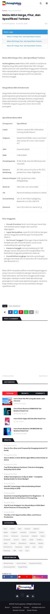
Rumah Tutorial (18, 610)
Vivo (20, 551)
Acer (5, 529)
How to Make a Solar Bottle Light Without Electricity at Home (26, 459)
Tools (40, 547)
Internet (34, 536)
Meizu (24, 540)
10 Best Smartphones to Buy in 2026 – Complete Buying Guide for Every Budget (23, 478)
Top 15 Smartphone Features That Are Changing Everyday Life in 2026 (23, 468)
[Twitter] (15, 312)
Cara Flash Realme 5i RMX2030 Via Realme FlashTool (27, 410)
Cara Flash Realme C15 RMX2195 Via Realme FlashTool (28, 430)
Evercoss (23, 532)
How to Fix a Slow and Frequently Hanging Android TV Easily (25, 449)
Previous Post (8, 376)
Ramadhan (22, 543)
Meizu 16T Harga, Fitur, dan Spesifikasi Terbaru (24, 46)
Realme (32, 543)
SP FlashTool (8, 547)
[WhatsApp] (26, 312)
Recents (25, 393)
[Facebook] (10, 312)
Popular (9, 393)
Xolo (27, 551)
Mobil (31, 540)
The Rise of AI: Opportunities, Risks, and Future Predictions (22, 516)
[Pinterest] (21, 312)
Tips (34, 547)
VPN (14, 551)
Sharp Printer (22, 567)
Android (27, 529)
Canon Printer (21, 563)
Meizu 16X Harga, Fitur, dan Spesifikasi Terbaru (24, 41)
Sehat (27, 547)
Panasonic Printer (35, 563)
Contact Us (16, 607)
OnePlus (39, 540)
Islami (43, 536)
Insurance (24, 536)
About (7, 607)
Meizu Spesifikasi (14, 11)
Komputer (7, 540)
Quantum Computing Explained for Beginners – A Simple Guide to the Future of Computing (24, 497)
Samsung (18, 547)
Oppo (5, 543)
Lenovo (16, 540)
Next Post (43, 376)
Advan (12, 529)
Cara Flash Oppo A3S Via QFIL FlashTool (29, 419)
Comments (40, 393)
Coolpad (14, 532)
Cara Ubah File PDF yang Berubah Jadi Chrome (29, 400)
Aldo (19, 529)
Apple (5, 532)
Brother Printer (8, 563)
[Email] (31, 312)
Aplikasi (36, 529)
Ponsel (13, 543)
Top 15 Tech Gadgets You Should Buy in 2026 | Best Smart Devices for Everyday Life (24, 506)
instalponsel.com (38, 607)
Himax (41, 532)
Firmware (33, 532)
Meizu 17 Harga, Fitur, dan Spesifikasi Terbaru (24, 37)
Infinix (6, 536)
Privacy (26, 607)
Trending (7, 551)
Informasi (15, 536)
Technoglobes (20, 604)
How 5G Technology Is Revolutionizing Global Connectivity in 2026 (22, 487)
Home (4, 11)
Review (40, 543)
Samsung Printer (9, 567)
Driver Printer (32, 610)
